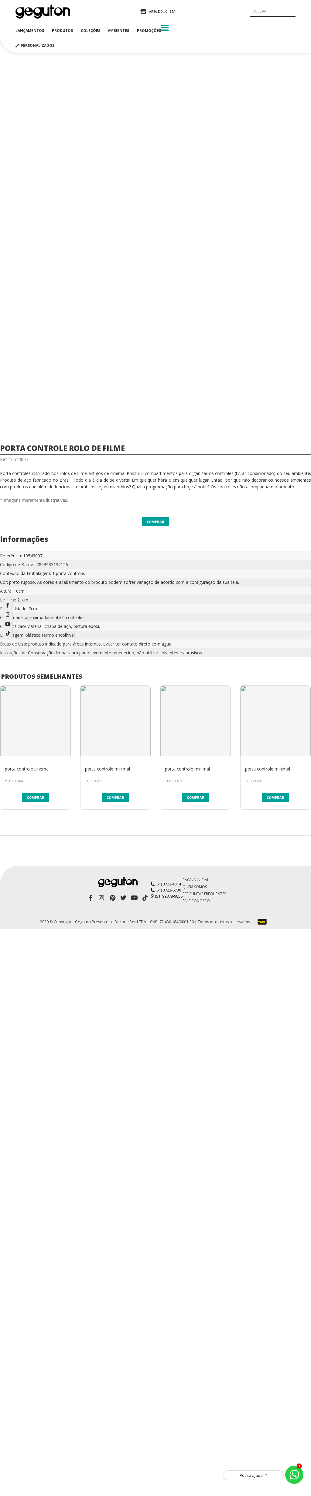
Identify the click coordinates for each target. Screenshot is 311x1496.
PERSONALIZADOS (37, 45)
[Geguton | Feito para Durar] (42, 12)
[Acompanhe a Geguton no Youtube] (134, 897)
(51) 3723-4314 (168, 884)
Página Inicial (196, 879)
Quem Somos (195, 886)
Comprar (155, 521)
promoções (149, 30)
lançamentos (29, 30)
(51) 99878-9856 (168, 896)
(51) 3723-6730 (168, 890)
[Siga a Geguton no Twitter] (123, 897)
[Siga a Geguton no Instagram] (101, 897)
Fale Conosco (196, 900)
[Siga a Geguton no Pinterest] (112, 897)
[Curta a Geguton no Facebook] (90, 897)
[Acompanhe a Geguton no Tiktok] (145, 897)
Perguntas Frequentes (204, 893)
